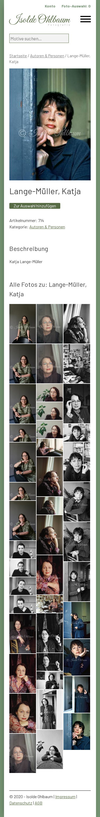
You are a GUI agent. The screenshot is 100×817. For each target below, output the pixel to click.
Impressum (65, 796)
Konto (50, 6)
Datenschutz (20, 802)
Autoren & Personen (47, 55)
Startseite (18, 55)
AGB (38, 802)
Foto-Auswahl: (76, 6)
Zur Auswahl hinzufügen (35, 205)
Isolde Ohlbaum (39, 20)
